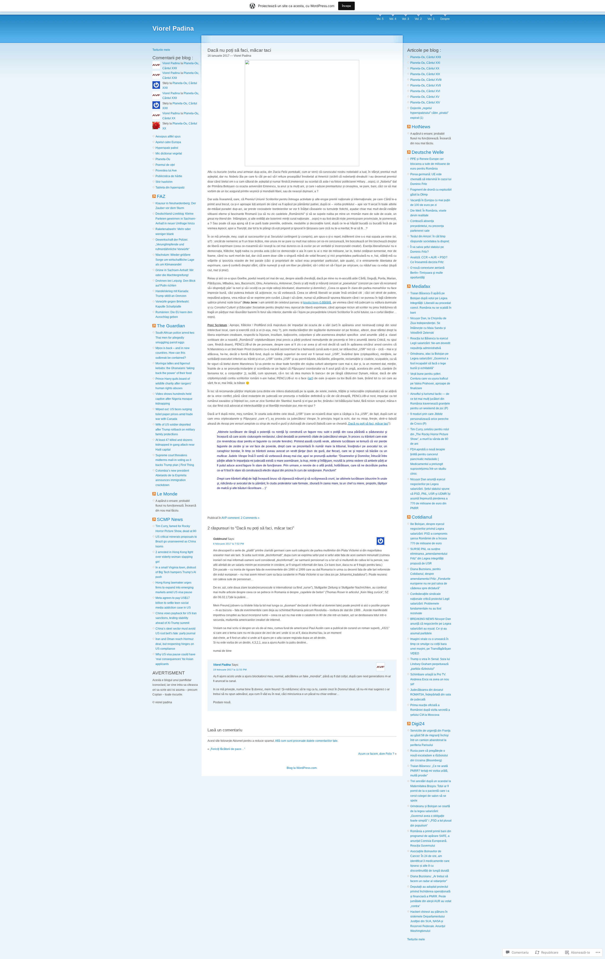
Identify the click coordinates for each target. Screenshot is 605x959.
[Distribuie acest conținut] (154, 196)
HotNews (421, 126)
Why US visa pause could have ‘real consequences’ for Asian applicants (175, 659)
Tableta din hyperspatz (170, 187)
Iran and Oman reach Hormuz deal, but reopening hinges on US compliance (175, 643)
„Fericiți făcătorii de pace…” (227, 749)
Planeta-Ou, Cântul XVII (425, 85)
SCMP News (170, 519)
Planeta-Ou (163, 159)
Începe (346, 6)
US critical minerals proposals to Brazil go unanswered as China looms (176, 541)
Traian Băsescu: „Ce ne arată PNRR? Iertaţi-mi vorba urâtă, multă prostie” (429, 770)
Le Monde (167, 493)
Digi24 (418, 723)
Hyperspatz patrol (167, 147)
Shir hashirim (164, 181)
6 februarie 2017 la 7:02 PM (228, 543)
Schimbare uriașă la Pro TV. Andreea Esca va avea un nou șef (429, 679)
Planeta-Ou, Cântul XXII (425, 57)
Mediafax (421, 286)
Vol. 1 (431, 19)
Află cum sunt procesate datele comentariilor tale (306, 740)
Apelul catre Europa (168, 142)
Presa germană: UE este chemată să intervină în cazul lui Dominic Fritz (430, 179)
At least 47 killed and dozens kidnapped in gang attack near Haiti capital (175, 444)
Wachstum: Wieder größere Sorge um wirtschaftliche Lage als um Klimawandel (175, 259)
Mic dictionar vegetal (169, 153)
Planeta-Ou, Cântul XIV (425, 102)
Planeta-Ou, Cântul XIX (425, 74)
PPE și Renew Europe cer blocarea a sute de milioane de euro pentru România (430, 163)
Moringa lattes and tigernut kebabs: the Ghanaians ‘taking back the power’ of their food (175, 368)
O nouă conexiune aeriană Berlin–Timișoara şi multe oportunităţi (427, 272)
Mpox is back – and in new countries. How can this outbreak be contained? (173, 352)
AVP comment (230, 518)
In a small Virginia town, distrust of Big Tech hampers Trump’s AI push (176, 572)
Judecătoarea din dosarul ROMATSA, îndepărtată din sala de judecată (430, 694)
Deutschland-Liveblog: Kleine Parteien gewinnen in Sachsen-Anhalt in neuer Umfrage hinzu (176, 218)
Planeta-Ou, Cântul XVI (425, 91)
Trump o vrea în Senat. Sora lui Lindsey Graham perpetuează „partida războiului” (430, 663)
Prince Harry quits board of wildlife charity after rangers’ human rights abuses (173, 383)
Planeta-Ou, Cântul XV (424, 96)
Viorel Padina (173, 28)
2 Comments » (250, 518)
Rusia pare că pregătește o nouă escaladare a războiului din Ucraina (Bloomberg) (429, 755)
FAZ (161, 196)
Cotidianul (422, 517)
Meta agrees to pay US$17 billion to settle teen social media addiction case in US (173, 602)
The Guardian (171, 325)
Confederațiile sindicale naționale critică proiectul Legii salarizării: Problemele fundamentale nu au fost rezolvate (429, 603)
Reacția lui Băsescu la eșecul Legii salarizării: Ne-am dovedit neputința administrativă (430, 343)
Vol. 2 (418, 19)
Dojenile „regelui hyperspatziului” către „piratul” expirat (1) (429, 113)
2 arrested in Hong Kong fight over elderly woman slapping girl (174, 556)
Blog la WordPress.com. (302, 768)
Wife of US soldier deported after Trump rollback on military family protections (175, 429)
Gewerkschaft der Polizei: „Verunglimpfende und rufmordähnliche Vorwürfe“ (173, 244)
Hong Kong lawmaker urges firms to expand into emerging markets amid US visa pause (175, 587)
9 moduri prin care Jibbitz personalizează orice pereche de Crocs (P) (429, 418)
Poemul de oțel (165, 164)
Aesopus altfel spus (168, 136)
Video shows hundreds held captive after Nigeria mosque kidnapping (174, 398)
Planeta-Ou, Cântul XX (424, 68)
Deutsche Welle (428, 152)
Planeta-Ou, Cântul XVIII (425, 79)
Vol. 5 (380, 19)
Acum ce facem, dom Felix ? (376, 753)
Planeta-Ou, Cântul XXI (425, 62)
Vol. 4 (392, 19)
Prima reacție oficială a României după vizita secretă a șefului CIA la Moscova (430, 709)
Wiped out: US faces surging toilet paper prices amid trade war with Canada (174, 414)
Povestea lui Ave (166, 170)
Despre (445, 19)
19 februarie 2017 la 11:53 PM (229, 669)
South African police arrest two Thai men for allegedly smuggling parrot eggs (175, 337)
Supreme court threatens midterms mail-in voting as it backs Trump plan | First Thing (175, 460)
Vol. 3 (405, 19)
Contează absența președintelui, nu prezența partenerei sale (427, 225)
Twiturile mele (161, 49)
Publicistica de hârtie (169, 176)
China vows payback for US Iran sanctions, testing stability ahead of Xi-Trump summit (176, 618)
